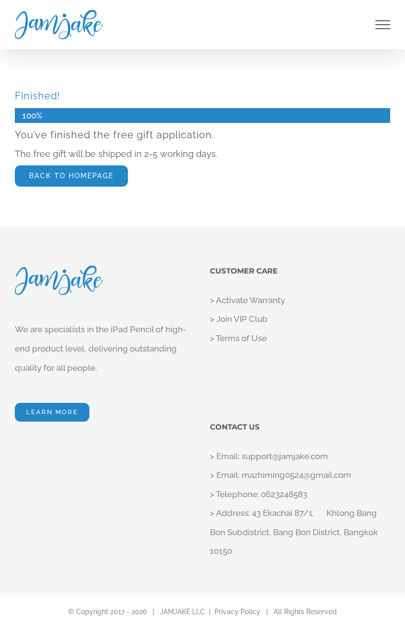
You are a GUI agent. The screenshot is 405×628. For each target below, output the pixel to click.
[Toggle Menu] (383, 24)
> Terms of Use (238, 338)
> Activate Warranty (247, 300)
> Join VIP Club (239, 319)
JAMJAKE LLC (182, 612)
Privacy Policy (237, 612)
